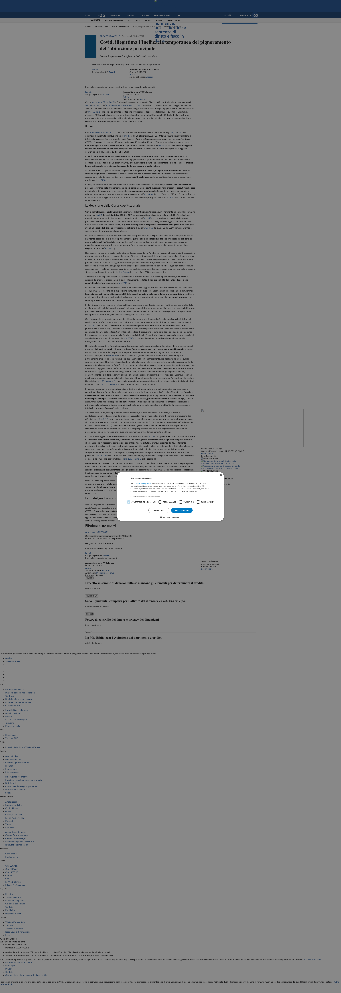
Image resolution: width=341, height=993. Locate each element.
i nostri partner (143, 483)
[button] (170, 517)
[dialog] (170, 496)
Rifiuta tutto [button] (159, 510)
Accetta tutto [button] (182, 510)
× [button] (221, 475)
